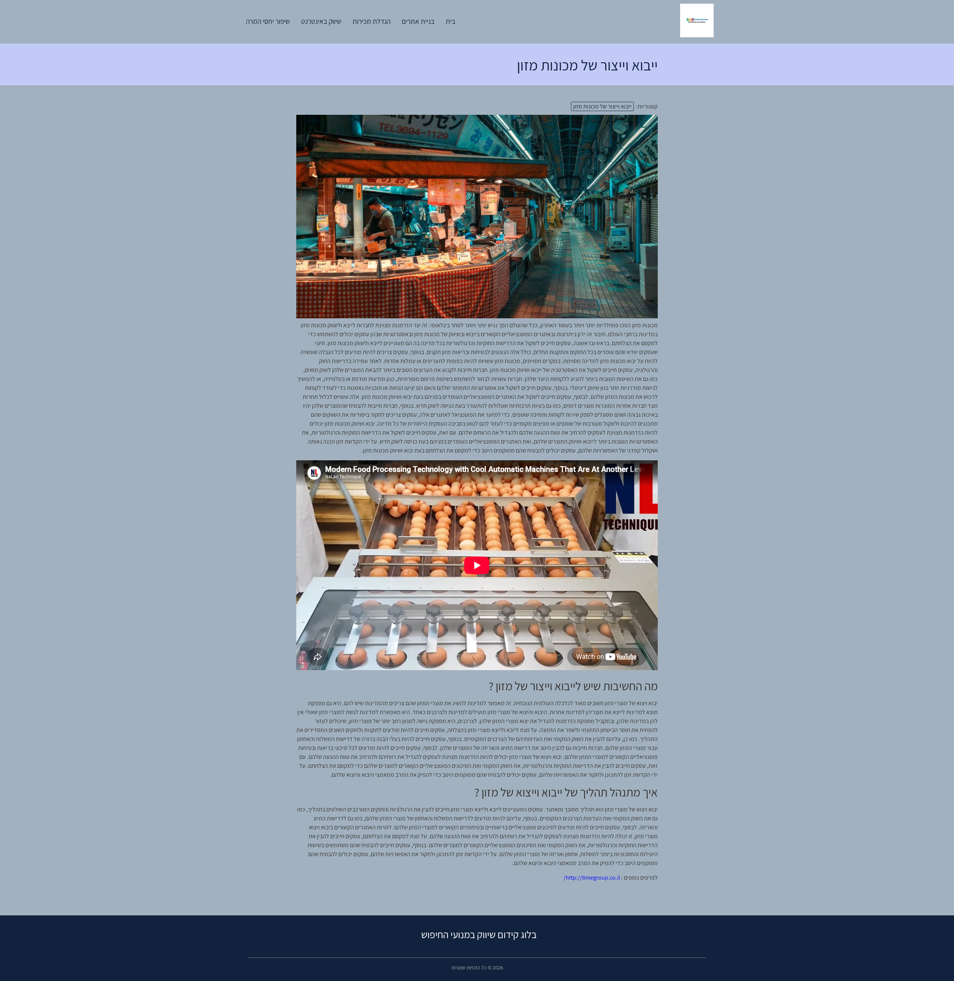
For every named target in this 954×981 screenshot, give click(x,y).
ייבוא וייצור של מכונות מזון (602, 106)
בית (450, 21)
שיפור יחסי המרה (268, 21)
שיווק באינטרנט (321, 21)
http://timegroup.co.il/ (591, 877)
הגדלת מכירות (372, 21)
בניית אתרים (418, 21)
